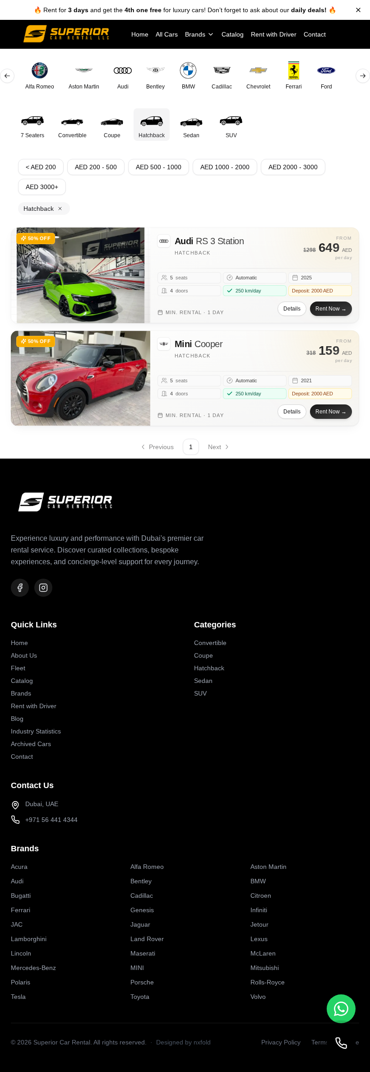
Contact (315, 34)
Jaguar (140, 924)
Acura (19, 866)
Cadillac (141, 895)
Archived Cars (31, 743)
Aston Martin (268, 866)
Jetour (259, 924)
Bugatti (21, 895)
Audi (17, 881)
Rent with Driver (273, 34)
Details (292, 309)
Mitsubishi (264, 967)
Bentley (141, 881)
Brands (195, 34)
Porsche (142, 982)
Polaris (20, 982)
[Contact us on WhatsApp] (341, 1008)
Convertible (210, 642)
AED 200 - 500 (96, 167)
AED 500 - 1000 (158, 167)
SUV (200, 693)
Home (139, 34)
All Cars (167, 34)
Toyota (139, 996)
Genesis (142, 910)
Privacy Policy (281, 1042)
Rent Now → (331, 309)
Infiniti (258, 910)
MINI (137, 967)
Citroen (260, 895)
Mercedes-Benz (33, 967)
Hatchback (209, 668)
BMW (258, 881)
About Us (24, 655)
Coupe (203, 655)
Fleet (18, 668)
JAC (17, 924)
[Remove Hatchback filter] (60, 208)
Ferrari (20, 910)
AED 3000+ (42, 186)
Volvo (258, 996)
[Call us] (341, 1043)
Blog (17, 718)
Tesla (18, 996)
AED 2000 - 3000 (293, 167)
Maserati (142, 953)
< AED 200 (41, 167)
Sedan (203, 680)
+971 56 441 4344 (51, 819)
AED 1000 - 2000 (225, 167)
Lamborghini (28, 938)
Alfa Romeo (147, 866)
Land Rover (147, 938)
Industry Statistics (36, 731)
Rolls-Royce (267, 982)
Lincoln (21, 953)
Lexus (259, 938)
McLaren (263, 953)
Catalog (233, 34)
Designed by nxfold (183, 1042)
